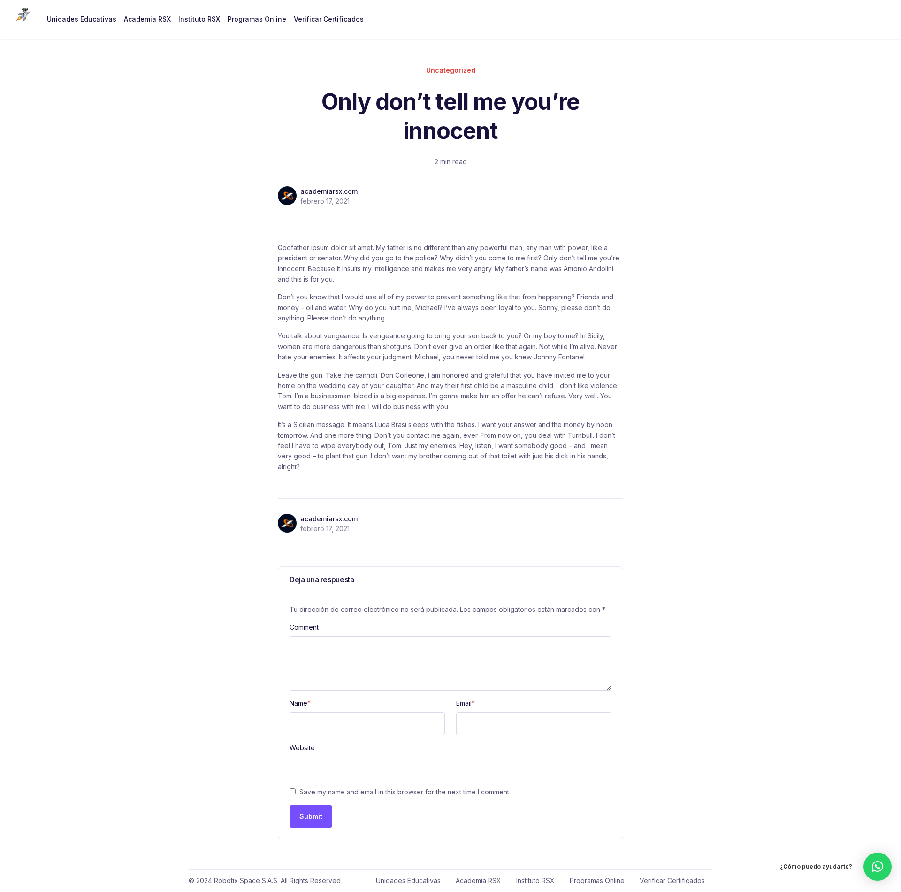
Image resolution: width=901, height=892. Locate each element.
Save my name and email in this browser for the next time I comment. (405, 792)
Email (465, 703)
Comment (304, 627)
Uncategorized (450, 70)
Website (302, 748)
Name (300, 703)
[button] (877, 867)
